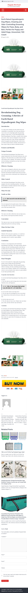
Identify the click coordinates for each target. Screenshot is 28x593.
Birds (2, 17)
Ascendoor (9, 591)
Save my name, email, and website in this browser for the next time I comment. (14, 575)
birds (6, 395)
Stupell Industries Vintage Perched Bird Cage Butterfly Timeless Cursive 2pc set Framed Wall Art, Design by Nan (13, 482)
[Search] (26, 10)
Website (3, 568)
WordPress (20, 591)
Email (3, 561)
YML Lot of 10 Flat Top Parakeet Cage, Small (12, 452)
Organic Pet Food (14, 5)
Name (3, 554)
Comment (3, 536)
